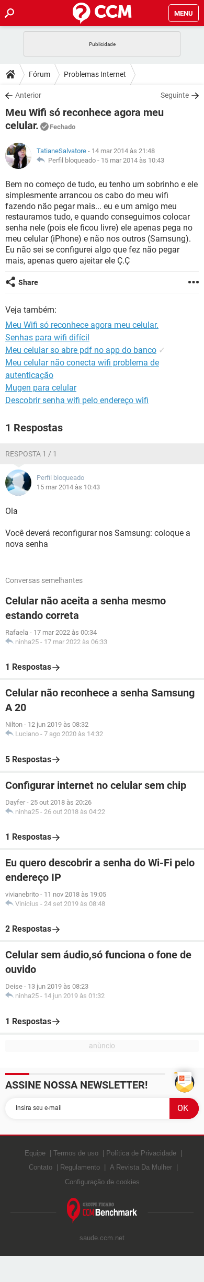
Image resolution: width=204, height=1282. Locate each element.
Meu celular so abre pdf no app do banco (80, 350)
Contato (40, 1167)
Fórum (39, 74)
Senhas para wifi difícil (47, 337)
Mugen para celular (40, 388)
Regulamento (80, 1167)
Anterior (28, 95)
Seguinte (175, 95)
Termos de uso (75, 1153)
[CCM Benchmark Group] (102, 1210)
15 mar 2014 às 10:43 (132, 160)
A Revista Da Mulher (141, 1167)
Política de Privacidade (141, 1153)
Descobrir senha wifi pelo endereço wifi (77, 400)
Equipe (35, 1153)
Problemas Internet (95, 74)
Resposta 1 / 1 (31, 454)
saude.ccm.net (102, 1238)
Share (28, 282)
